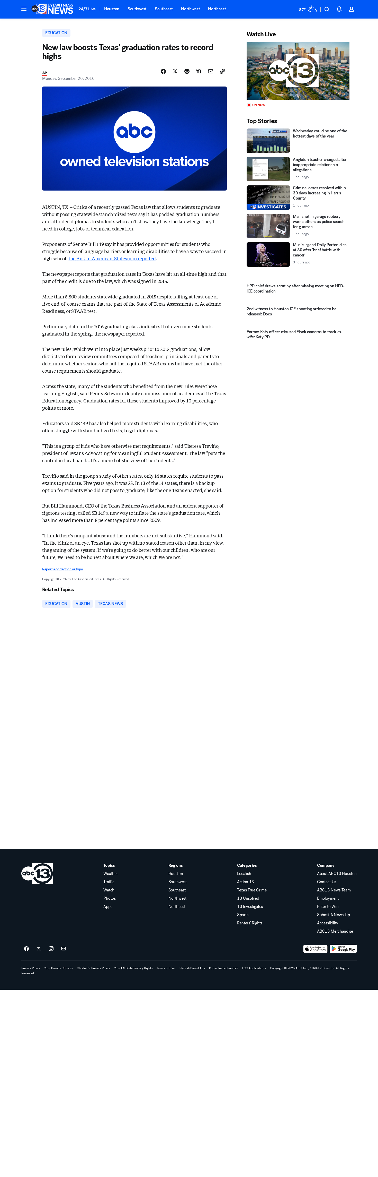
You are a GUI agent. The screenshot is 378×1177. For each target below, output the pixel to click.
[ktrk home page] (37, 873)
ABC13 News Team (333, 890)
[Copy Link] (222, 71)
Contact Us (326, 882)
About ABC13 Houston (337, 874)
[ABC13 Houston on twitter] (39, 949)
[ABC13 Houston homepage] (52, 9)
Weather (110, 874)
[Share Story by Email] (210, 71)
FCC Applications (254, 968)
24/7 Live (87, 9)
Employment (328, 898)
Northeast (217, 9)
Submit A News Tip (333, 915)
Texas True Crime (252, 890)
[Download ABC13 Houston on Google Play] (343, 949)
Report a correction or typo (62, 569)
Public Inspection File (223, 968)
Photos (109, 898)
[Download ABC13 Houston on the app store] (315, 949)
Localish (244, 874)
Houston (111, 9)
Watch (108, 890)
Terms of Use (166, 968)
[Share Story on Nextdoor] (198, 71)
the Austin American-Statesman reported (112, 258)
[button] (24, 9)
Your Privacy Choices (58, 968)
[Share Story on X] (175, 71)
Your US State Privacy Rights (133, 968)
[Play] (298, 71)
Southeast (164, 9)
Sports (242, 915)
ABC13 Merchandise (335, 931)
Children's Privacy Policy (93, 968)
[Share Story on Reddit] (187, 71)
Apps (107, 907)
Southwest (137, 9)
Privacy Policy (30, 968)
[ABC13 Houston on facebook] (26, 949)
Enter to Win (327, 907)
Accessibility (327, 923)
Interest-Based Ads (192, 968)
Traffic (108, 882)
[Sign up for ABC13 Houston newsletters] (63, 949)
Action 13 (245, 882)
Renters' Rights (249, 923)
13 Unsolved (248, 898)
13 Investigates (250, 907)
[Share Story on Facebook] (163, 71)
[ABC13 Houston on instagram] (51, 949)
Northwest (190, 9)
